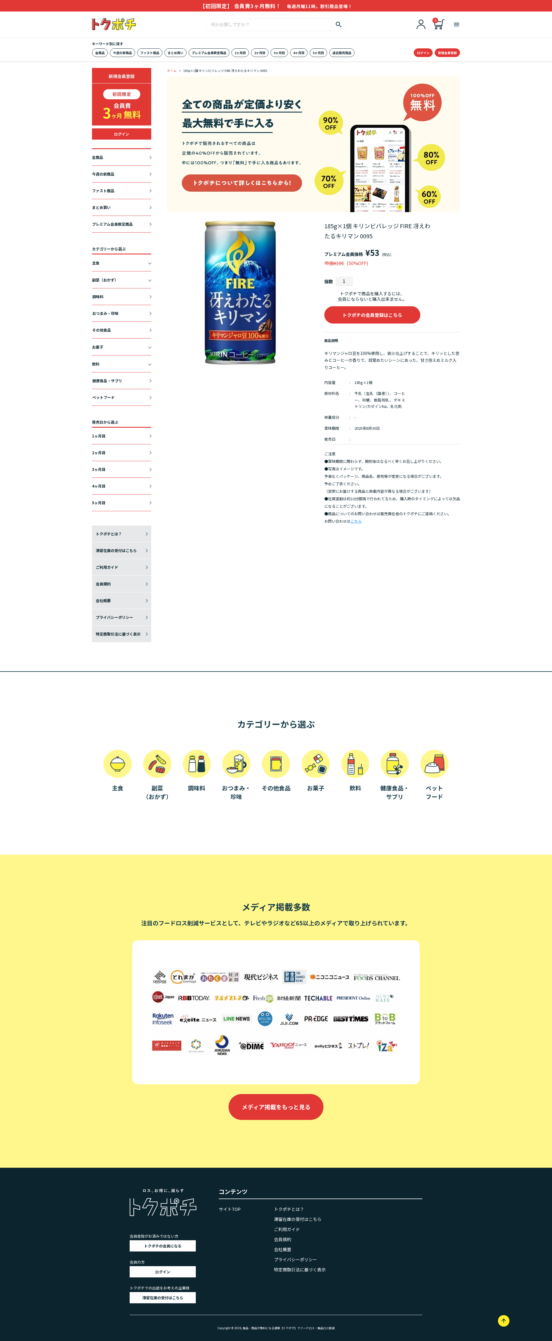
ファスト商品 (149, 52)
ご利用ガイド (107, 567)
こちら (356, 521)
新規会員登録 (447, 52)
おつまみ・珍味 (105, 313)
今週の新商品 (122, 52)
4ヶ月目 (298, 52)
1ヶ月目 (240, 52)
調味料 (97, 296)
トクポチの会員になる (162, 1246)
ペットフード (103, 397)
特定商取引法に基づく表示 (118, 634)
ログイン (423, 52)
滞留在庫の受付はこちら (116, 550)
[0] (439, 27)
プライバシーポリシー (114, 617)
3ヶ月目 (279, 52)
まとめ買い (175, 52)
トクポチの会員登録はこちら (372, 314)
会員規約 (103, 584)
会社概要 (103, 600)
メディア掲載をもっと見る (276, 1107)
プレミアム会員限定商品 (209, 52)
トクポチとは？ (109, 534)
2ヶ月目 (259, 52)
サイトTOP (230, 1209)
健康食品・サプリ (107, 380)
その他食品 (101, 330)
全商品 (100, 52)
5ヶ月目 (318, 52)
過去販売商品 (341, 52)
